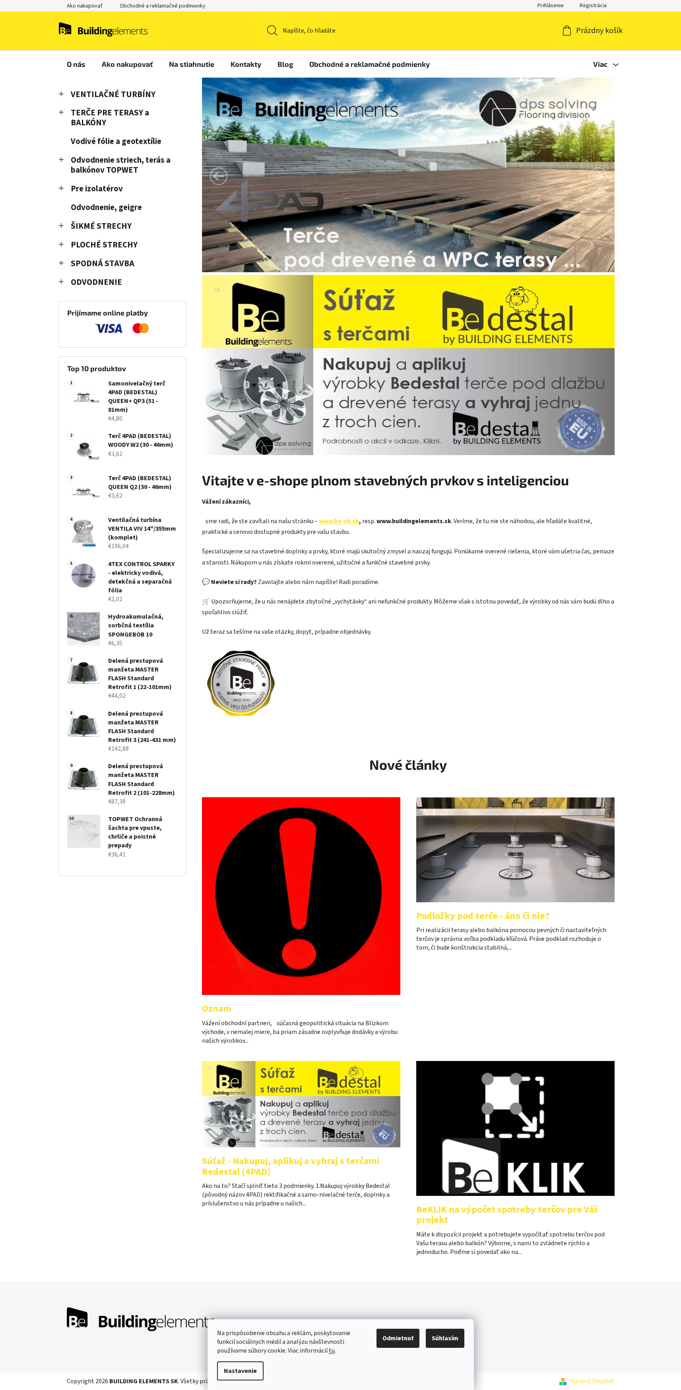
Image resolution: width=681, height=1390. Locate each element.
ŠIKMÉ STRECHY (101, 226)
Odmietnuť (397, 1338)
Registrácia (593, 6)
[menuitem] (76, 64)
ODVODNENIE (96, 282)
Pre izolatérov (97, 189)
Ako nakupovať (85, 6)
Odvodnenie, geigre (106, 207)
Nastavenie (240, 1371)
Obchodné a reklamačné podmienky (163, 6)
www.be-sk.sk (339, 521)
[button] (218, 176)
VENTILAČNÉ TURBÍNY (113, 94)
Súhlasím (445, 1338)
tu (332, 1350)
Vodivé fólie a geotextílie (116, 141)
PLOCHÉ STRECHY (104, 245)
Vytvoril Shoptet (592, 1381)
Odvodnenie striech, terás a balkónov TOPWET (121, 165)
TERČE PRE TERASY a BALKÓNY (110, 117)
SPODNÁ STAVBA (102, 263)
